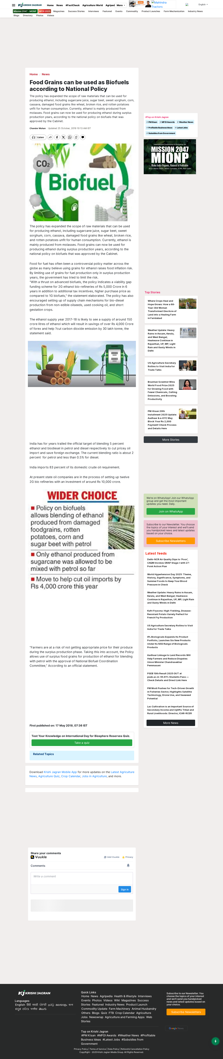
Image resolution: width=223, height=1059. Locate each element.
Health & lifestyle (125, 996)
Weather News (186, 122)
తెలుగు (43, 1009)
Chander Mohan (38, 128)
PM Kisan (152, 122)
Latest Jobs (182, 127)
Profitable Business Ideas (160, 127)
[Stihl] (140, 4)
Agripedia (111, 5)
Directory (28, 15)
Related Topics (43, 754)
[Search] (191, 4)
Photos (39, 15)
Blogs (16, 15)
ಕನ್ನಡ (18, 1009)
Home (50, 5)
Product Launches (151, 11)
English (20, 1004)
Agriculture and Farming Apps (125, 1017)
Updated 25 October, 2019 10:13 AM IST (69, 128)
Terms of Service (98, 1049)
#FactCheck (73, 5)
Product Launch (136, 1004)
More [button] (120, 5)
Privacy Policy (81, 1049)
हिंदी (29, 1004)
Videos (50, 15)
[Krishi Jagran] (31, 5)
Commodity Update (94, 1008)
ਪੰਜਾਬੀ (43, 1004)
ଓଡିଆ (25, 1009)
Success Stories (76, 11)
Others (85, 1013)
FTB (111, 1013)
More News (170, 723)
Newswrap (96, 1017)
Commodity (132, 11)
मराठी (35, 1004)
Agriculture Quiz (49, 776)
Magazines (58, 11)
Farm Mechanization (174, 11)
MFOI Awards (168, 122)
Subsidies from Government (161, 133)
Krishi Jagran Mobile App (60, 772)
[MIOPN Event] (170, 156)
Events (119, 11)
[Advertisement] (82, 414)
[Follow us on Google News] (175, 1028)
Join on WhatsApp (171, 511)
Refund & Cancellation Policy (135, 1049)
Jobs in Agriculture (94, 776)
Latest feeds (156, 553)
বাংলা (71, 1004)
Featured (107, 11)
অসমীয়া (33, 1009)
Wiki (117, 1000)
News (59, 5)
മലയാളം (61, 1004)
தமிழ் (51, 1004)
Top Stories (152, 292)
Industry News (195, 11)
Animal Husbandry (144, 1008)
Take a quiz (82, 742)
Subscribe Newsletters (171, 541)
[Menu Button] (12, 5)
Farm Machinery (119, 1008)
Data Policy (113, 1049)
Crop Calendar (70, 776)
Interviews (93, 11)
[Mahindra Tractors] (164, 4)
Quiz (104, 1013)
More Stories (170, 439)
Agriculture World (92, 5)
